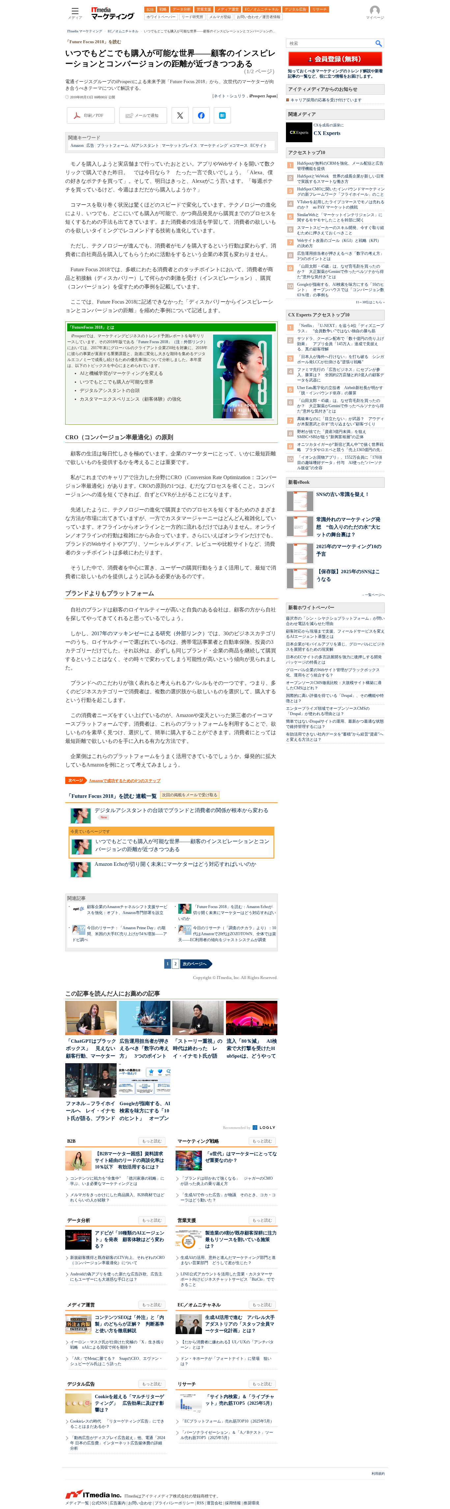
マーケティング (214, 145)
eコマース (239, 145)
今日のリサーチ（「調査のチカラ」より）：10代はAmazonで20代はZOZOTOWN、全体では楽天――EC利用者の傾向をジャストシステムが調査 (227, 934)
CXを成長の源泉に (329, 125)
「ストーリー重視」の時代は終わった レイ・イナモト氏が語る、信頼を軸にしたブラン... (197, 1049)
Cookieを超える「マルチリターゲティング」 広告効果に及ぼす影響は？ (129, 1403)
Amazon (77, 145)
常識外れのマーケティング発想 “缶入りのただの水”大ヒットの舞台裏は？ (348, 526)
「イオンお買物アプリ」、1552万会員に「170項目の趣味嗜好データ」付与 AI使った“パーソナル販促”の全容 (339, 462)
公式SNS (99, 1503)
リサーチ (187, 1384)
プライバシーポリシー (174, 1503)
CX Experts (327, 133)
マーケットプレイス (179, 145)
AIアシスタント (145, 145)
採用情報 (233, 1503)
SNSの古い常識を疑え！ (343, 494)
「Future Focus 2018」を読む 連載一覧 (111, 796)
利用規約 (378, 1473)
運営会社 (214, 1503)
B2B (71, 1141)
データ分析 (78, 1220)
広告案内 (118, 1503)
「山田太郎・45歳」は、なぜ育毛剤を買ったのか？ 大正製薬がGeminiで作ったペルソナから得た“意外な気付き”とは (340, 271)
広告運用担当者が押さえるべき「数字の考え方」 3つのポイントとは (144, 1049)
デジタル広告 (81, 1384)
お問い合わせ (140, 1503)
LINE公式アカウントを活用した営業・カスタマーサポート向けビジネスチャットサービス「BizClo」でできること (227, 1279)
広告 (90, 145)
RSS (200, 1503)
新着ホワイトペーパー (311, 607)
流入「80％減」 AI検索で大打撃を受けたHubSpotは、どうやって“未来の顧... (252, 1049)
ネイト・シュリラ (229, 96)
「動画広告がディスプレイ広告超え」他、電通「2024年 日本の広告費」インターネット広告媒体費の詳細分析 (117, 1443)
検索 (379, 43)
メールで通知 (146, 115)
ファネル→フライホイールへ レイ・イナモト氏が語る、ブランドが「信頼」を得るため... (90, 1111)
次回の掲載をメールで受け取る (189, 795)
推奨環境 (251, 1503)
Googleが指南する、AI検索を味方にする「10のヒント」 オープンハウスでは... (145, 1111)
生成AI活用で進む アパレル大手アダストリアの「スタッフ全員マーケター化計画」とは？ (240, 1324)
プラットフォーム (112, 145)
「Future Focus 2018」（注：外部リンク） (171, 342)
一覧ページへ (375, 595)
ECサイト (258, 145)
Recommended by (237, 1128)
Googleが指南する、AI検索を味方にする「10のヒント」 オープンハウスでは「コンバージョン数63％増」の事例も (340, 289)
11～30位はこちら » (370, 302)
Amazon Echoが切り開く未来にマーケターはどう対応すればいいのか (175, 864)
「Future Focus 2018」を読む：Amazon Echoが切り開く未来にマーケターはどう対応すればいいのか (227, 912)
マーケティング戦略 (198, 1141)
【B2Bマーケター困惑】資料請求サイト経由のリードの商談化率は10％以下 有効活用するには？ (129, 1160)
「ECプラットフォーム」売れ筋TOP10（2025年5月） (227, 1421)
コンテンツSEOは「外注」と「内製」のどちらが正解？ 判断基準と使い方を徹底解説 (129, 1324)
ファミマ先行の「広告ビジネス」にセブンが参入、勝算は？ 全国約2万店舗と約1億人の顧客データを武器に (340, 374)
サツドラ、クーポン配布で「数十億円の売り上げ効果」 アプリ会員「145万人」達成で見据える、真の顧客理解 (340, 343)
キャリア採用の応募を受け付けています (326, 100)
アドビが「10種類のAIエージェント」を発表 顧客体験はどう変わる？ (129, 1239)
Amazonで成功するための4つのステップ (124, 780)
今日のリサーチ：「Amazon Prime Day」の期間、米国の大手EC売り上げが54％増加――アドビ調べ (119, 934)
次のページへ (195, 964)
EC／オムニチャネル (199, 1304)
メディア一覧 (77, 1503)
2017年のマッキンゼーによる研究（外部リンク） (150, 633)
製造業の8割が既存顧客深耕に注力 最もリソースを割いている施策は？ (243, 1239)
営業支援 (187, 1220)
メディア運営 (81, 1304)
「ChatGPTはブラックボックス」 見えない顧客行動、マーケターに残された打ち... (91, 1049)
